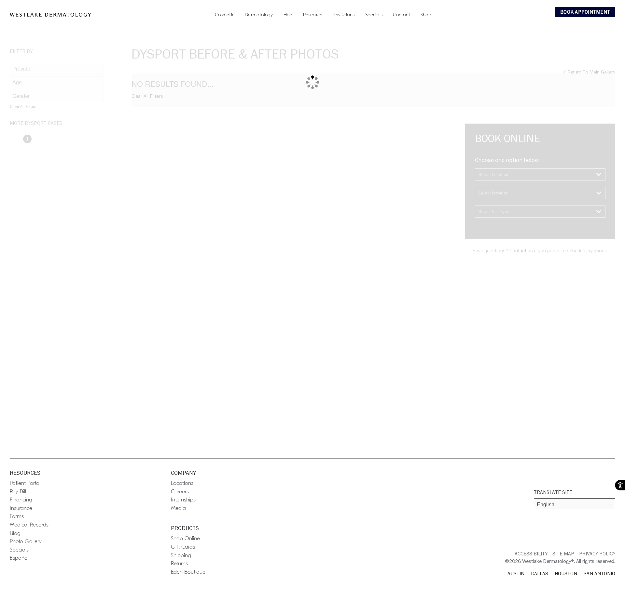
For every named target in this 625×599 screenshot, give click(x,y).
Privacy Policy (597, 553)
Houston (566, 573)
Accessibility (531, 553)
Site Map (563, 553)
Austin (515, 573)
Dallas (539, 573)
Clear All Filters (23, 106)
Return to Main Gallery (590, 72)
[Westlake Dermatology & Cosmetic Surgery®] (50, 15)
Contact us (521, 250)
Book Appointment (585, 12)
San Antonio (599, 573)
